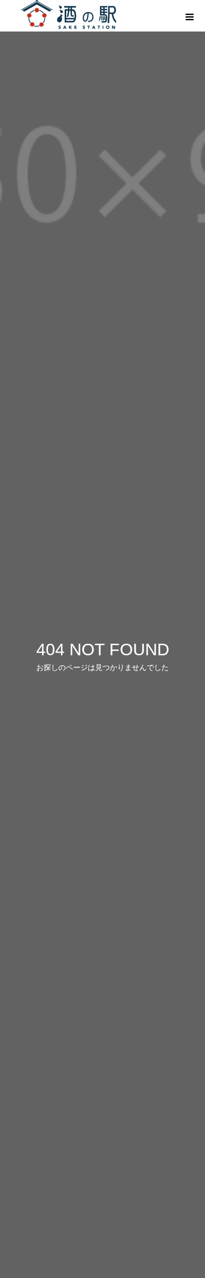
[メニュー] (189, 16)
